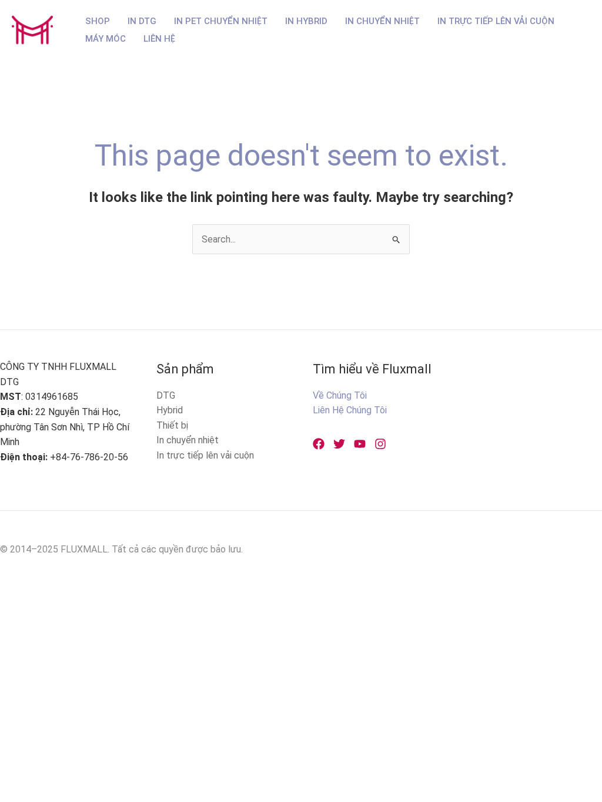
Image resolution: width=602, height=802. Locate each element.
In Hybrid (306, 21)
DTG (165, 395)
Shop (97, 21)
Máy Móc (105, 38)
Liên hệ (159, 38)
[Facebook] (319, 444)
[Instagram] (380, 444)
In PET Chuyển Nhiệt (220, 21)
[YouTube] (360, 444)
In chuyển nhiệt (187, 440)
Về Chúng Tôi (340, 395)
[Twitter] (339, 444)
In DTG (142, 21)
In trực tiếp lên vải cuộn (205, 455)
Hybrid (169, 410)
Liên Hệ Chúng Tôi (350, 410)
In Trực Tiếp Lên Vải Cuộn (495, 21)
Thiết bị (172, 425)
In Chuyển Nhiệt (382, 21)
